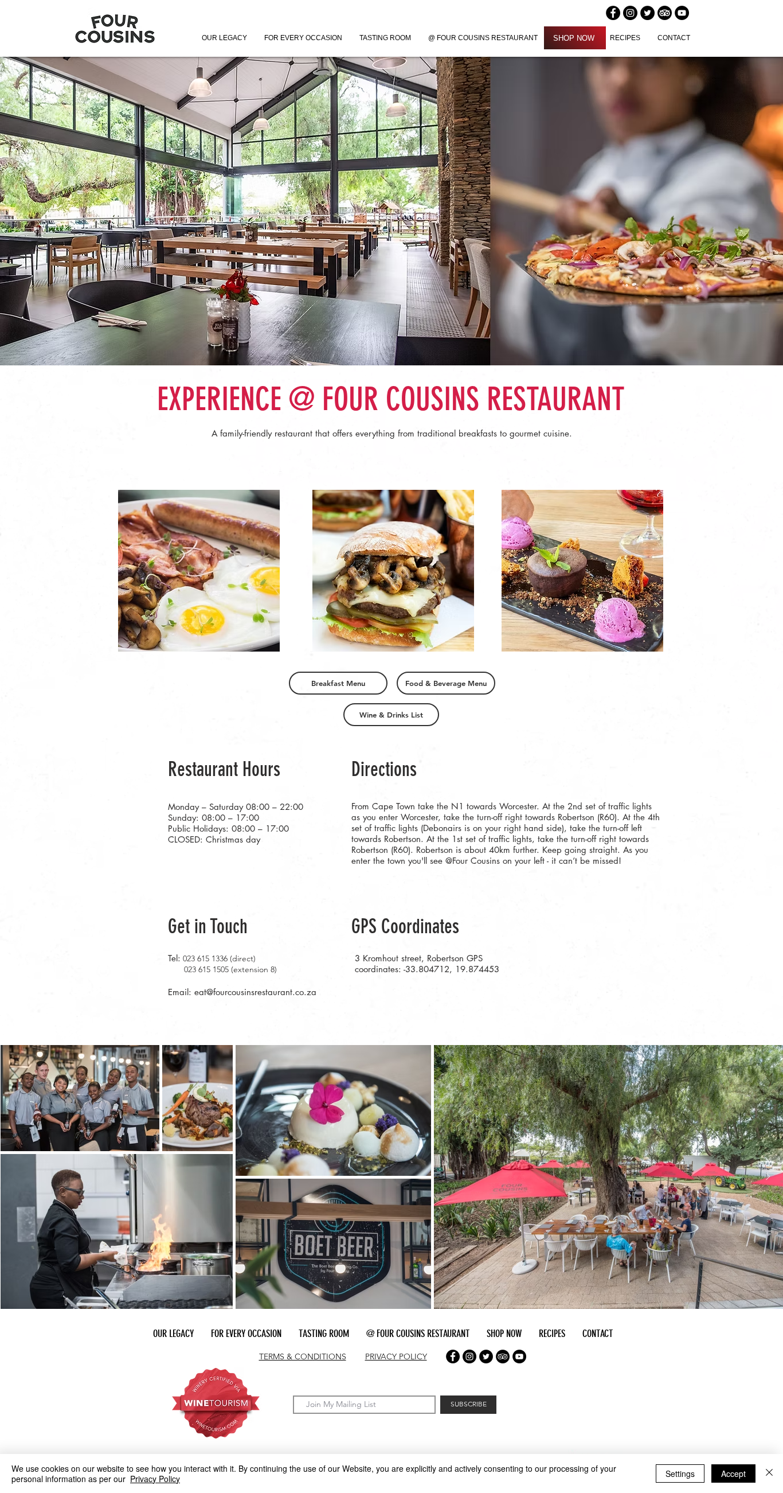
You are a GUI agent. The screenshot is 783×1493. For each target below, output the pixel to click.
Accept (733, 1473)
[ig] (469, 1356)
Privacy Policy (155, 1478)
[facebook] (453, 1356)
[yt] (519, 1356)
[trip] (503, 1356)
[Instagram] (630, 13)
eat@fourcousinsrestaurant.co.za (255, 992)
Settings (680, 1473)
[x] (486, 1356)
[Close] (769, 1473)
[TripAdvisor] (664, 13)
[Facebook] (613, 13)
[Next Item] (767, 1177)
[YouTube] (682, 13)
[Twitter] (647, 13)
